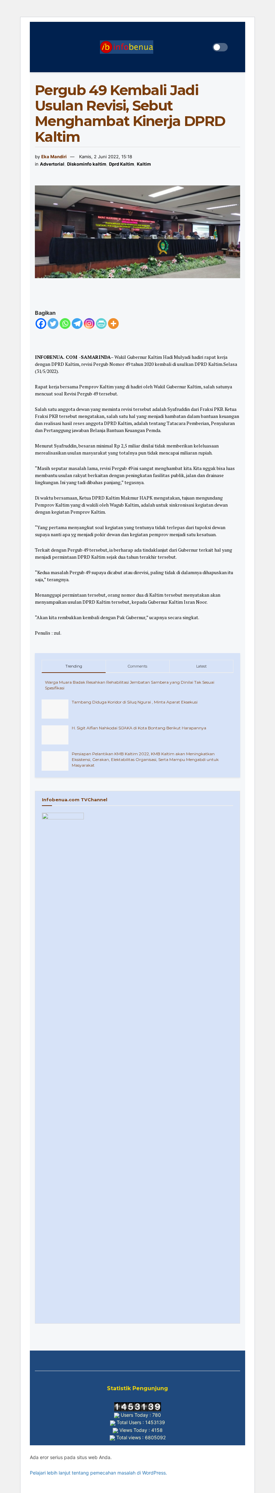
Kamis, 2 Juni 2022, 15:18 (105, 156)
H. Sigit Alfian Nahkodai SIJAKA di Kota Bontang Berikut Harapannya (139, 727)
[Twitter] (53, 323)
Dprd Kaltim (121, 164)
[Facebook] (41, 323)
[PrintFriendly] (101, 323)
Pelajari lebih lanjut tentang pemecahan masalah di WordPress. (98, 1473)
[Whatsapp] (65, 323)
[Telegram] (77, 323)
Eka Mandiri (54, 156)
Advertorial (52, 164)
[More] (113, 323)
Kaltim (144, 164)
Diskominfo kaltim (86, 164)
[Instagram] (89, 323)
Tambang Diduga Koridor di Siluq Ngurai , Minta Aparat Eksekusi (135, 702)
